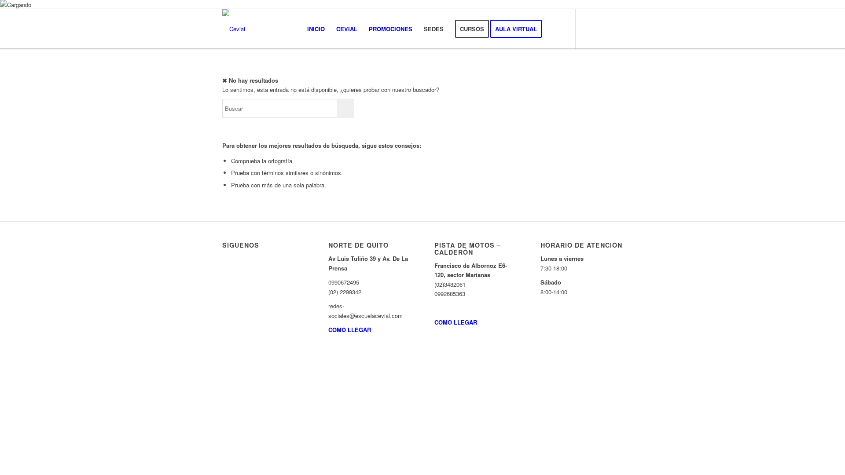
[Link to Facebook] (603, 28)
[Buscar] (556, 29)
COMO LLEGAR (349, 329)
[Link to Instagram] (589, 28)
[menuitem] (316, 29)
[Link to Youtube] (616, 28)
